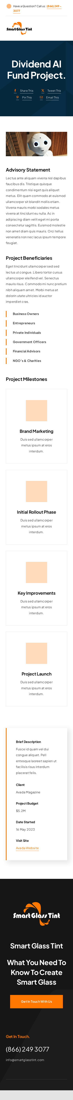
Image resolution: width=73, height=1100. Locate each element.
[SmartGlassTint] (36, 904)
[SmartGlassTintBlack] (19, 23)
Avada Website (27, 848)
